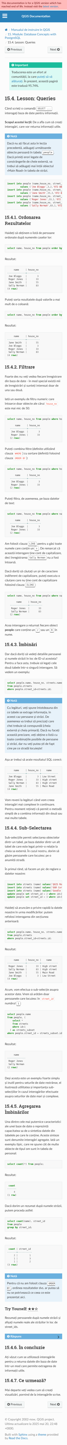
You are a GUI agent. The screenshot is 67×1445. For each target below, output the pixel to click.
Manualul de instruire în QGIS (30, 29)
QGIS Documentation (36, 16)
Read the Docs (18, 1438)
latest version (50, 6)
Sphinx (22, 1434)
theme (42, 1434)
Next (53, 49)
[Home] (6, 29)
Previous (16, 49)
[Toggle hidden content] (58, 1337)
